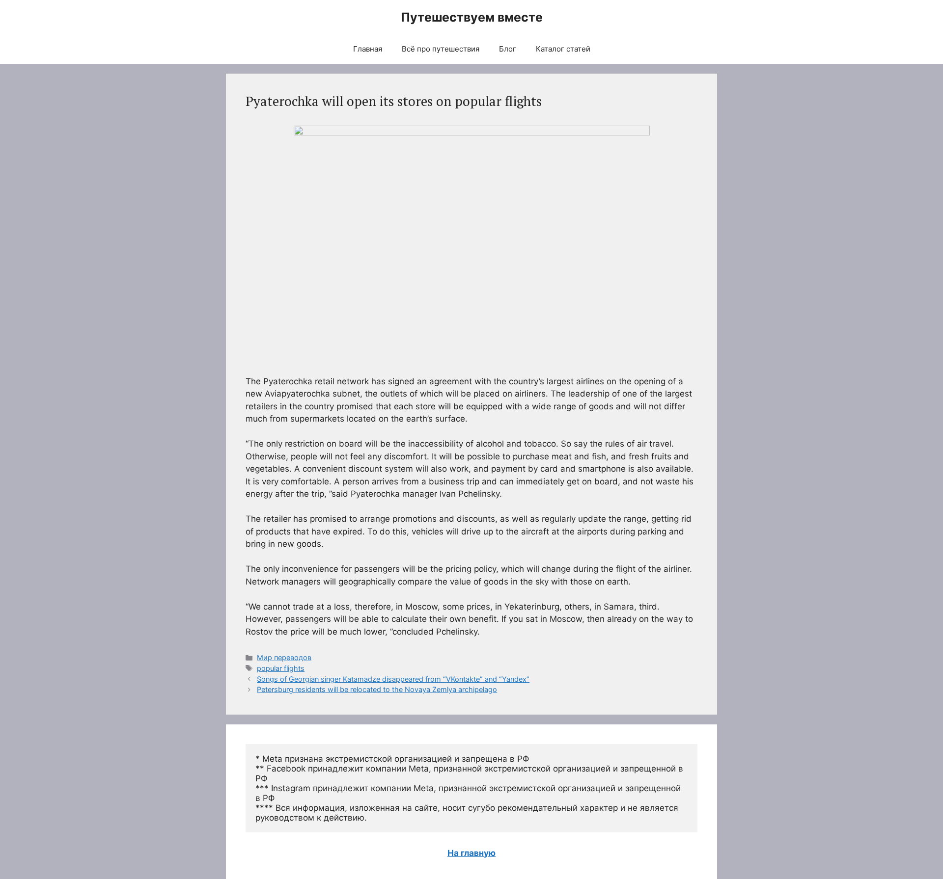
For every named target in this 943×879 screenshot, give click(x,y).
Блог (507, 48)
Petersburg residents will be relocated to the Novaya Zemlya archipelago (377, 689)
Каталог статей (563, 48)
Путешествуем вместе (472, 17)
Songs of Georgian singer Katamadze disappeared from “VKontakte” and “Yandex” (393, 679)
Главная (367, 48)
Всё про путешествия (440, 48)
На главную (471, 853)
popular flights (281, 668)
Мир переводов (284, 657)
